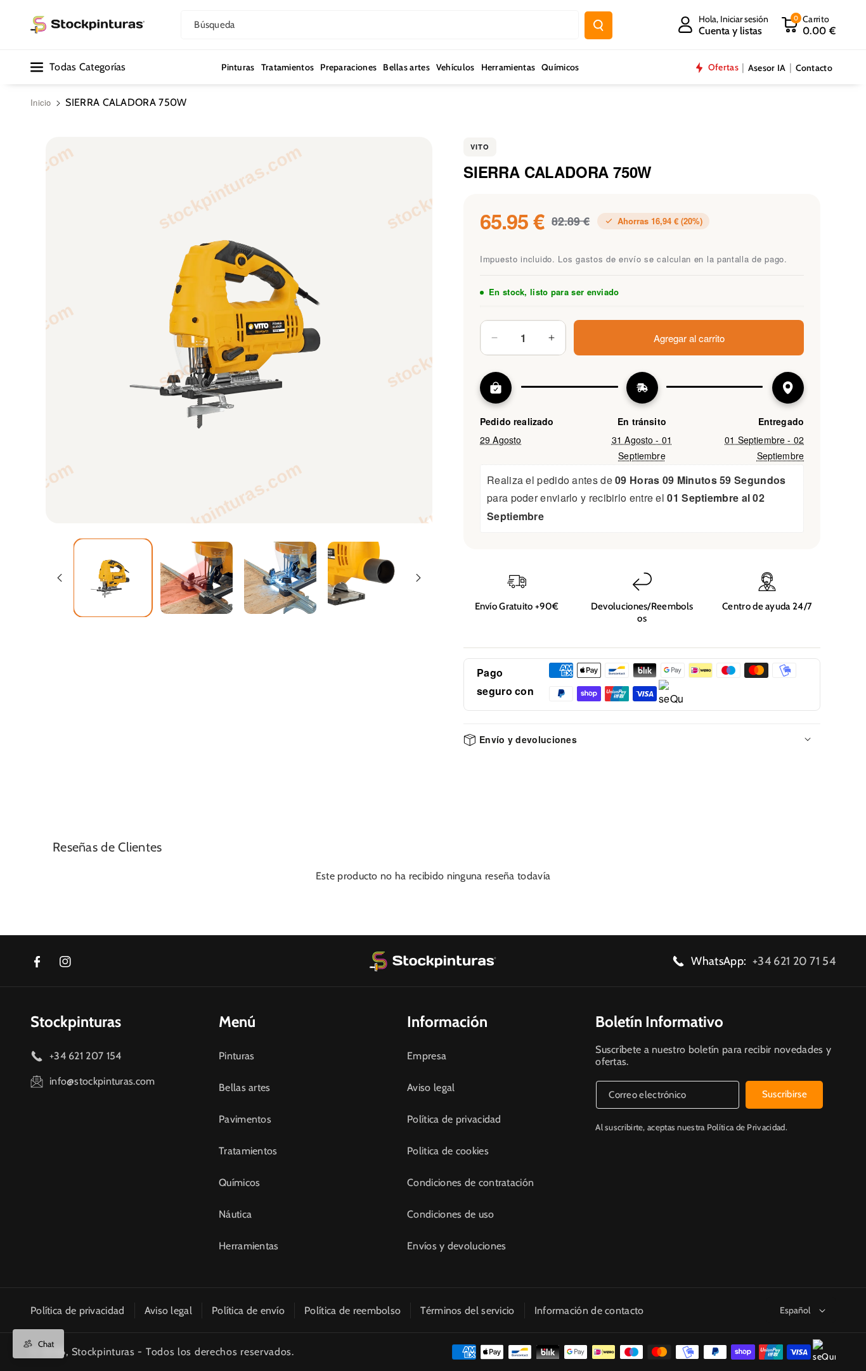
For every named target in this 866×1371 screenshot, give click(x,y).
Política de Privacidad (746, 1127)
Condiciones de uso (450, 1214)
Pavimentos (245, 1119)
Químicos (239, 1183)
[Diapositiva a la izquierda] (60, 578)
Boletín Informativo (659, 1021)
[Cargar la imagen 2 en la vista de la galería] (196, 577)
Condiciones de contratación (470, 1183)
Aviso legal (431, 1087)
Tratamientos (248, 1151)
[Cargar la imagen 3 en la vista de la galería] (280, 577)
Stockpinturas (75, 1021)
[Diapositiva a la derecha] (418, 578)
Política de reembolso (352, 1310)
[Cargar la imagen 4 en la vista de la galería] (364, 577)
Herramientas (249, 1246)
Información (447, 1021)
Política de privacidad (454, 1119)
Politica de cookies (448, 1151)
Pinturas (236, 1056)
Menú (237, 1021)
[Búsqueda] (598, 25)
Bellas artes (245, 1087)
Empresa (426, 1056)
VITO (479, 146)
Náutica (235, 1214)
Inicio (40, 102)
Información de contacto (589, 1310)
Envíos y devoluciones (456, 1246)
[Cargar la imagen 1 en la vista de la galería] (113, 577)
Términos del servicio (467, 1310)
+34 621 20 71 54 (794, 961)
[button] (808, 25)
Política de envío (248, 1310)
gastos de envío (609, 259)
